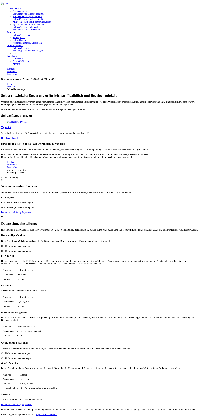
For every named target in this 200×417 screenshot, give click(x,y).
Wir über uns (13, 56)
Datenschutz (12, 74)
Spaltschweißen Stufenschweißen (28, 24)
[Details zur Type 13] (100, 122)
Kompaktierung (20, 11)
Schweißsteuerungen (22, 35)
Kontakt (16, 53)
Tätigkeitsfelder (14, 8)
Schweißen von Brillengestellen (27, 27)
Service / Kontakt (15, 45)
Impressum (12, 71)
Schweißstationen (21, 40)
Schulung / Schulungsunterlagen (28, 50)
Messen (16, 64)
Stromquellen (19, 37)
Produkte (11, 32)
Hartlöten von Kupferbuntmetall (27, 16)
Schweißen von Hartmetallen (26, 29)
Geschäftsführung (21, 61)
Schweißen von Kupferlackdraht (28, 19)
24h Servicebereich (22, 48)
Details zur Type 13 (10, 138)
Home (10, 84)
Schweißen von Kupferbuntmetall (28, 14)
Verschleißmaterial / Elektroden (27, 43)
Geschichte (18, 58)
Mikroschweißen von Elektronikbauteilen (32, 21)
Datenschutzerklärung (11, 212)
